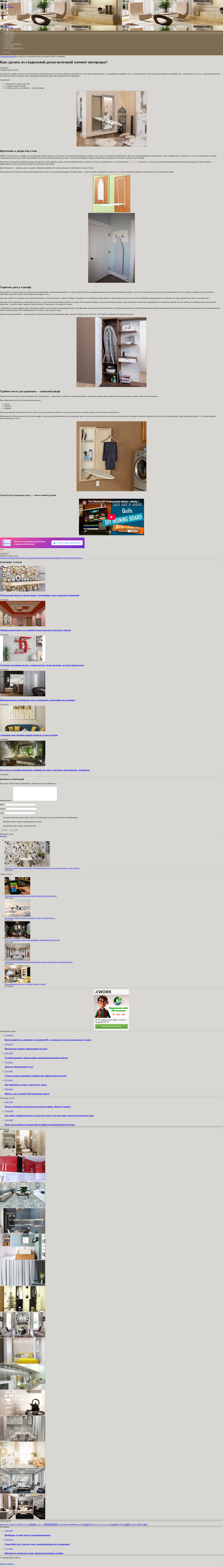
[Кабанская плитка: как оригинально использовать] (22, 1415)
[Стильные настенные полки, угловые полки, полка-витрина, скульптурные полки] (22, 661)
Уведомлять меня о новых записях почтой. (19, 826)
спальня (114, 1524)
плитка (104, 1524)
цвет (145, 1524)
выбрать (12, 1524)
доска (2, 552)
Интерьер (9, 46)
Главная (3, 56)
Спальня (9, 38)
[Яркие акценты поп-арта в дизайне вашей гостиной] (17, 982)
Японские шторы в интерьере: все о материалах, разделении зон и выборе (37, 700)
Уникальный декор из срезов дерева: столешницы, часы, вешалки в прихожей (39, 595)
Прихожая (10, 34)
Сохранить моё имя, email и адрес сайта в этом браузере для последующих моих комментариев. (40, 817)
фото (140, 1524)
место (96, 1524)
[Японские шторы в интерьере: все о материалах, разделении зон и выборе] (22, 696)
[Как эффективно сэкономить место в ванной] (22, 1259)
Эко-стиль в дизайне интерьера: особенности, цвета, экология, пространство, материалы (45, 770)
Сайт (2, 813)
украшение (134, 1524)
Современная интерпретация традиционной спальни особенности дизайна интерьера (39, 962)
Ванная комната (13, 44)
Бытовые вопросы (14, 48)
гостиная (19, 1524)
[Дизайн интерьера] (10, 22)
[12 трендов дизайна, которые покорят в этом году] (22, 1337)
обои (100, 1524)
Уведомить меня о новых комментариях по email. (22, 822)
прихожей (133, 162)
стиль (127, 1524)
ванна (2, 1524)
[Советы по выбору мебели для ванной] (22, 1155)
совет (108, 1524)
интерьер (8, 552)
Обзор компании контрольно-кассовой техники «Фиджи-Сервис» (31, 896)
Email (3, 809)
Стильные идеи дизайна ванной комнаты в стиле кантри (29, 735)
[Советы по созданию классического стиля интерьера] (22, 1493)
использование (63, 1524)
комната (73, 1524)
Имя (2, 804)
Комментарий (6, 800)
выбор (7, 1524)
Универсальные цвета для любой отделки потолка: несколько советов (35, 630)
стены (120, 1524)
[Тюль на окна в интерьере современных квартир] (22, 1285)
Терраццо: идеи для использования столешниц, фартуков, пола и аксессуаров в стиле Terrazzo (42, 868)
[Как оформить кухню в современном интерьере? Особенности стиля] (22, 1233)
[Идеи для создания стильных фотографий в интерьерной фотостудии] (17, 938)
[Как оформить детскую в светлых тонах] (22, 1467)
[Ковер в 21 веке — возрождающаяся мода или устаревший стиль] (22, 1207)
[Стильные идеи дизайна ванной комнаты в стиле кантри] (22, 731)
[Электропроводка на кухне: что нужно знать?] (22, 1389)
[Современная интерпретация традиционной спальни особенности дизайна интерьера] (17, 960)
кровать (80, 1524)
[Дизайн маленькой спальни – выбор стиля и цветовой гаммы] (22, 1363)
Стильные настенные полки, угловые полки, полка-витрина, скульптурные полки (42, 665)
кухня (86, 1524)
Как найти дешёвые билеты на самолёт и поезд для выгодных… (30, 918)
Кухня (8, 42)
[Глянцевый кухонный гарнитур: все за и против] (22, 1181)
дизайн (32, 1524)
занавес (38, 1524)
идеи (42, 1524)
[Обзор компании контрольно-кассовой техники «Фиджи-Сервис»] (17, 894)
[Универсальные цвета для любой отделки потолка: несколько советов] (22, 626)
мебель (92, 1524)
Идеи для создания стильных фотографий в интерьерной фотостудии (32, 940)
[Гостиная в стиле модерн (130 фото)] (22, 1519)
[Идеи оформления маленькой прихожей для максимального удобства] (22, 1311)
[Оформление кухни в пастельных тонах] (22, 1441)
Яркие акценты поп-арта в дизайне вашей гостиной (25, 984)
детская (25, 1524)
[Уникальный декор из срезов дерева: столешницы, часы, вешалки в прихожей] (22, 591)
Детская (9, 40)
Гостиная (10, 36)
